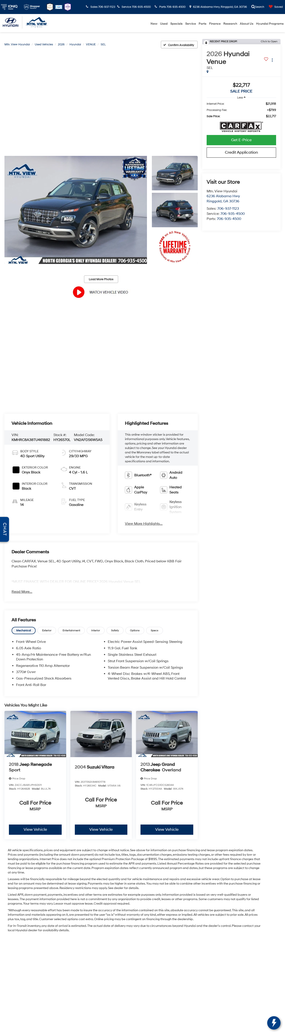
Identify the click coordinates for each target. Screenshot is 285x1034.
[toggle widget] (274, 1023)
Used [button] (164, 24)
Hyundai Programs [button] (270, 24)
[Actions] (272, 60)
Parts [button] (202, 24)
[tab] (24, 630)
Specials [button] (176, 24)
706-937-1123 (228, 208)
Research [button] (230, 24)
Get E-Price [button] (241, 140)
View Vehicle (35, 829)
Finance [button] (215, 24)
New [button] (154, 24)
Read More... (22, 591)
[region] (241, 110)
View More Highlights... (144, 523)
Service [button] (190, 24)
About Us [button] (246, 24)
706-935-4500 (232, 213)
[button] (75, 210)
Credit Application (241, 152)
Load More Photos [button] (101, 279)
